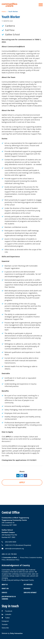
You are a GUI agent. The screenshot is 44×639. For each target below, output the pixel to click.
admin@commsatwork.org (14, 548)
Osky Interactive (16, 633)
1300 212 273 (10, 545)
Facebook (8, 611)
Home (4, 11)
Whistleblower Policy (13, 560)
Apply (22, 482)
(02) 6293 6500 (10, 542)
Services (4, 592)
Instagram (5, 621)
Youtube (5, 624)
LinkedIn (8, 614)
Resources (27, 588)
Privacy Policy (24, 557)
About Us (5, 584)
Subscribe (5, 628)
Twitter (7, 618)
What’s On (5, 588)
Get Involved (28, 584)
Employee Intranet (30, 592)
